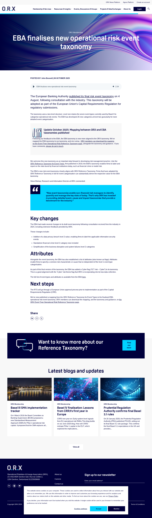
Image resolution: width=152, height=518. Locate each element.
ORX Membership (76, 32)
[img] (113, 86)
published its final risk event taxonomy (91, 96)
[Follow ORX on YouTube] (19, 487)
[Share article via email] (37, 320)
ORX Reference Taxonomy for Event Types (47, 164)
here (84, 277)
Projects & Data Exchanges (110, 9)
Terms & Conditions (138, 504)
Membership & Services (42, 9)
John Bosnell (47, 78)
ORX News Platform (113, 2)
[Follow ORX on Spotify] (14, 487)
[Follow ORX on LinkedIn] (9, 487)
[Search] (148, 9)
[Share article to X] (41, 320)
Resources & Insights (62, 9)
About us (58, 474)
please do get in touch (54, 146)
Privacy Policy (113, 496)
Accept (98, 509)
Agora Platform (128, 2)
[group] (76, 86)
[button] (33, 86)
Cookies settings (80, 509)
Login (139, 9)
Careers (58, 479)
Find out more (129, 345)
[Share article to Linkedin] (32, 320)
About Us (127, 9)
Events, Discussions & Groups (85, 9)
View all (76, 447)
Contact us (59, 484)
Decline (116, 509)
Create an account (143, 2)
